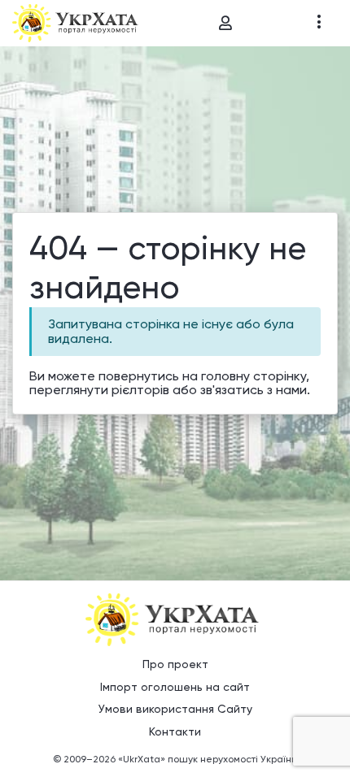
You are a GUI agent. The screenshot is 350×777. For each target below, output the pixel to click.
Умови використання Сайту (175, 708)
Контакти (175, 731)
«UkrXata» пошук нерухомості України (207, 759)
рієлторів (140, 389)
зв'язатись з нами (253, 389)
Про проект (175, 664)
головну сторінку (253, 376)
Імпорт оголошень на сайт (175, 686)
